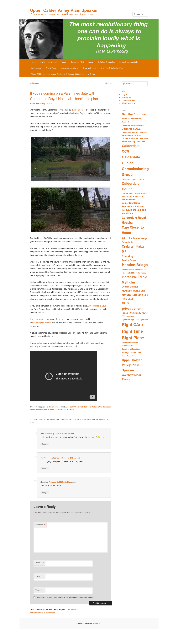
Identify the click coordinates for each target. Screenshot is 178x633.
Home (33, 62)
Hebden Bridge (135, 264)
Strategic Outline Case (131, 352)
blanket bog (126, 118)
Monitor (134, 286)
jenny (52, 409)
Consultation (128, 242)
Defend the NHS (77, 62)
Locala (125, 286)
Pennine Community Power (134, 312)
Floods (63, 62)
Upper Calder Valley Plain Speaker (64, 10)
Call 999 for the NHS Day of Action (83, 407)
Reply (45, 444)
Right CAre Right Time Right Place (133, 330)
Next (108, 83)
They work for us (90, 68)
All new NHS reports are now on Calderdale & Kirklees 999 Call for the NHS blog (63, 74)
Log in (124, 94)
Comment (40, 524)
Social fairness (54, 407)
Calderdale (126, 122)
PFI (123, 316)
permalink (70, 409)
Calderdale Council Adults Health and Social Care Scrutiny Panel (134, 196)
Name (39, 562)
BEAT (144, 115)
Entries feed (127, 97)
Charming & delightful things (112, 68)
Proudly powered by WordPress (89, 623)
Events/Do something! (70, 68)
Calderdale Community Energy (133, 179)
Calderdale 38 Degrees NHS (133, 125)
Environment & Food (48, 62)
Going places (36, 68)
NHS (146, 295)
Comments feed (128, 100)
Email (39, 576)
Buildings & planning (106, 62)
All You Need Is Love (96, 305)
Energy (91, 62)
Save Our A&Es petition (131, 349)
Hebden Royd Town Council (134, 269)
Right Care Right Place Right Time (135, 320)
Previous (34, 83)
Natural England (132, 295)
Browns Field (136, 118)
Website (38, 590)
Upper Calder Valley (129, 356)
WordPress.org (128, 103)
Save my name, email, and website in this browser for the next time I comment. (66, 597)
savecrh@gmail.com (41, 322)
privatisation (129, 316)
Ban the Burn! (131, 114)
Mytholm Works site (133, 290)
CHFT (126, 237)
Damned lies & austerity (128, 62)
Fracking (127, 256)
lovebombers (77, 109)
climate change (139, 238)
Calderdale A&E (131, 128)
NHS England (127, 299)
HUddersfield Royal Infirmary (134, 273)
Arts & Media (51, 68)
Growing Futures (129, 260)
